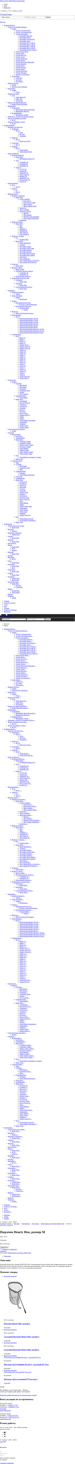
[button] (4, 13)
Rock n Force (24, 413)
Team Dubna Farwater (26, 519)
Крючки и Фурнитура (15, 127)
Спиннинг (19, 587)
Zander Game (24, 426)
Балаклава (19, 280)
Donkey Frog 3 (24, 345)
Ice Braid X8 (24, 164)
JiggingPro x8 (24, 166)
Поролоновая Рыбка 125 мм (29, 322)
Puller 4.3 (22, 359)
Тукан (18, 92)
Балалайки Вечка (25, 37)
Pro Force (23, 411)
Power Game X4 (25, 180)
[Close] (1, 1451)
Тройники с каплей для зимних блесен (21, 116)
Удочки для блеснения (23, 30)
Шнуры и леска (17, 267)
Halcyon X (23, 485)
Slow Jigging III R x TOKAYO (29, 260)
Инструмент (12, 543)
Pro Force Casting (25, 447)
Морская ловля (13, 194)
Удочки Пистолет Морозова (25, 62)
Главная (6, 601)
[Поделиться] (4, 1453)
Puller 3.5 (22, 357)
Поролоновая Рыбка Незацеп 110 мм (32, 329)
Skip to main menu (19, 1)
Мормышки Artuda (22, 115)
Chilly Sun (19, 99)
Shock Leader (20, 269)
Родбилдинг (12, 380)
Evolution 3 (23, 483)
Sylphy (22, 418)
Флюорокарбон (13, 183)
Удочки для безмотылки (24, 32)
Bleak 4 (22, 339)
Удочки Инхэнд (21, 67)
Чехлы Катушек (13, 582)
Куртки (10, 555)
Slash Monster (24, 448)
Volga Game (23, 512)
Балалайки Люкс (25, 41)
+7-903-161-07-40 (12, 1415)
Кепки (10, 545)
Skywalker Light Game (27, 248)
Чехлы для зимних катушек (17, 118)
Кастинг (18, 585)
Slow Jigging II (24, 234)
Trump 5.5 (23, 371)
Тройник (15, 146)
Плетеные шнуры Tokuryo (24, 271)
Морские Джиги (17, 222)
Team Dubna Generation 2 (28, 520)
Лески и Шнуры (13, 153)
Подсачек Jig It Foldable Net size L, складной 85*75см (26, 1365)
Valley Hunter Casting (26, 452)
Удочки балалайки (22, 34)
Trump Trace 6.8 (25, 376)
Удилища (11, 433)
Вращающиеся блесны (23, 303)
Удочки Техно (20, 60)
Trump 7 (22, 373)
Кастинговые (16, 434)
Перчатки (19, 283)
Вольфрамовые (17, 113)
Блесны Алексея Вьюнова (28, 304)
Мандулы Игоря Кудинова (24, 313)
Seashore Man (24, 239)
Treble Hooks (24, 150)
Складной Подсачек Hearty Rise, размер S (21, 1337)
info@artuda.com (5, 1410)
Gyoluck (22, 245)
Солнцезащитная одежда (24, 287)
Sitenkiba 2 (23, 229)
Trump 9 (22, 375)
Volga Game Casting (26, 454)
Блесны (14, 301)
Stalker (22, 417)
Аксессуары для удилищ (16, 526)
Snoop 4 (22, 364)
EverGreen (19, 436)
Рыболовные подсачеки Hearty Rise (52, 1224)
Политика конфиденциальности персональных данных (18, 1395)
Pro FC (18, 187)
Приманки (11, 290)
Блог (5, 6)
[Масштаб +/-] (1, 1453)
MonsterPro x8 (24, 178)
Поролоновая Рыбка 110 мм (29, 320)
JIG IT (14, 120)
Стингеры (15, 143)
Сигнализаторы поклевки (16, 429)
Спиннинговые (17, 461)
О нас (6, 4)
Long (21, 132)
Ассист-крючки (25, 199)
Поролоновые (16, 315)
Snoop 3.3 (23, 362)
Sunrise (22, 392)
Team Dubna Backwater (27, 475)
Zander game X (24, 427)
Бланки (14, 382)
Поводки (15, 138)
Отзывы (6, 608)
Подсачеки (11, 564)
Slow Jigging (27, 215)
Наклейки (11, 557)
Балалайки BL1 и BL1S (27, 43)
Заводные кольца (25, 211)
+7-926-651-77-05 (13, 1407)
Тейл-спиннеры (17, 296)
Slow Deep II (24, 232)
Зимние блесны (13, 83)
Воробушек (23, 299)
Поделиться (4, 1247)
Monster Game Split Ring (31, 217)
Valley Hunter (24, 510)
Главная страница (6, 1224)
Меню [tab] (6, 625)
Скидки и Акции (9, 603)
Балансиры (11, 88)
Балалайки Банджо (26, 36)
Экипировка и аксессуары (20, 278)
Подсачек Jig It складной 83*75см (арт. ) (21, 1379)
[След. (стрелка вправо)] (3, 1455)
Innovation (23, 487)
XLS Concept (24, 394)
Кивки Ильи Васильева (19, 104)
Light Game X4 (24, 174)
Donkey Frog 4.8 (25, 348)
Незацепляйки (24, 308)
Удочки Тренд (20, 66)
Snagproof (23, 136)
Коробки (11, 552)
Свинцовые (16, 108)
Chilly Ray (19, 78)
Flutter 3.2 (23, 350)
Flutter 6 (22, 355)
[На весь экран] (3, 1453)
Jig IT (13, 548)
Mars (21, 227)
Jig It (13, 95)
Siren (21, 501)
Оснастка (15, 264)
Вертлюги (23, 208)
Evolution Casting (25, 441)
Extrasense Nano (25, 390)
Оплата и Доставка (10, 610)
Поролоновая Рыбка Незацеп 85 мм (31, 332)
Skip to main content (6, 1)
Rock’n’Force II (24, 499)
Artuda (14, 29)
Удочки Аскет (20, 57)
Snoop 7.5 (23, 369)
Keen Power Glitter (29, 202)
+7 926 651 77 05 (11, 1405)
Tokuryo (18, 167)
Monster (26, 213)
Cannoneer (23, 404)
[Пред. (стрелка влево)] (1, 1455)
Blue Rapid (23, 385)
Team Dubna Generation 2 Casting (30, 457)
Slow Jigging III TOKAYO (28, 262)
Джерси (10, 536)
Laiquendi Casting (25, 443)
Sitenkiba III (23, 231)
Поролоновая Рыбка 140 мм (29, 324)
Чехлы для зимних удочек (16, 122)
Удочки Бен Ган (21, 55)
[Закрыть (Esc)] (6, 1453)
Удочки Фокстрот (21, 59)
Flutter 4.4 (23, 354)
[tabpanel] (37, 915)
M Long (22, 134)
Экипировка (8, 524)
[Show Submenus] (15, 629)
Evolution (23, 408)
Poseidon (22, 494)
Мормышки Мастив (22, 111)
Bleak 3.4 (22, 338)
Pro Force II (23, 496)
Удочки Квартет (21, 64)
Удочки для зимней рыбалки (17, 27)
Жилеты (10, 540)
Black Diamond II (25, 243)
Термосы (11, 596)
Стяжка (10, 573)
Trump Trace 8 (24, 378)
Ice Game (19, 80)
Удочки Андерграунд (23, 74)
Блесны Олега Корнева (19, 87)
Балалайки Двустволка (27, 39)
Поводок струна (25, 141)
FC (17, 190)
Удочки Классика (21, 71)
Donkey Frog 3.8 (25, 346)
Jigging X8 (23, 171)
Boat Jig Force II (25, 403)
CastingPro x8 (24, 162)
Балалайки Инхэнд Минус (28, 50)
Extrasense (23, 389)
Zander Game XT (25, 515)
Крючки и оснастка (18, 195)
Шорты (10, 594)
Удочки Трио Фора (22, 51)
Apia (17, 462)
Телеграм (3, 1409)
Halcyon (22, 410)
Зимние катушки (13, 94)
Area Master (23, 401)
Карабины (23, 220)
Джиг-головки (24, 210)
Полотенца (11, 569)
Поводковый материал (23, 276)
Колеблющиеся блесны (23, 306)
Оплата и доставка (10, 1206)
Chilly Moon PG (21, 97)
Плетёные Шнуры (18, 155)
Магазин (17, 1224)
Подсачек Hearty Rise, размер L (17, 1324)
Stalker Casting (24, 450)
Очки (9, 561)
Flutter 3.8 (23, 352)
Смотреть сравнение (7, 1463)
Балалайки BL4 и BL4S (27, 48)
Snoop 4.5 (23, 366)
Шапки (10, 589)
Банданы (11, 529)
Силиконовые (16, 334)
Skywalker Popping (26, 250)
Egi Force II (23, 406)
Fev (17, 238)
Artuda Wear (16, 534)
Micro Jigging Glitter (29, 206)
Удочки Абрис (20, 69)
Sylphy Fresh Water (26, 506)
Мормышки (12, 106)
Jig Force (22, 489)
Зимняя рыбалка (9, 25)
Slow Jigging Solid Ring (31, 218)
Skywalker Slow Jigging (27, 255)
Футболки (11, 577)
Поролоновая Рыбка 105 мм (29, 318)
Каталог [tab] (6, 624)
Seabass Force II (25, 415)
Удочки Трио (20, 53)
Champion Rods (21, 396)
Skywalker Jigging (25, 246)
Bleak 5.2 (22, 343)
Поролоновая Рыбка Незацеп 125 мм (32, 331)
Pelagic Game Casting (26, 445)
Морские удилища (18, 236)
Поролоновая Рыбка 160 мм (29, 325)
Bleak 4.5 (22, 341)
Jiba (21, 225)
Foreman (22, 473)
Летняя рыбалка (9, 125)
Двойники (15, 129)
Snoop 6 (22, 368)
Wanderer (22, 424)
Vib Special (19, 81)
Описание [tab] (7, 1256)
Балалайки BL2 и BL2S (27, 44)
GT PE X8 (23, 169)
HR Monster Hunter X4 (27, 159)
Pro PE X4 (23, 181)
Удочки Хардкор (21, 73)
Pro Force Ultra (24, 498)
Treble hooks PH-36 (26, 152)
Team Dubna (16, 76)
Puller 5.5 (22, 361)
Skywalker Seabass (25, 252)
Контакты (7, 7)
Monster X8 (23, 176)
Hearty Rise (19, 157)
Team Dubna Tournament (27, 420)
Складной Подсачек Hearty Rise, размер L (21, 1350)
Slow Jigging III (24, 259)
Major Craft (19, 459)
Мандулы (15, 311)
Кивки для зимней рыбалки (17, 102)
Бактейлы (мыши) (18, 292)
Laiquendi (23, 490)
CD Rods (18, 383)
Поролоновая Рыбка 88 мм (28, 327)
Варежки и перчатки (15, 533)
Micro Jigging (27, 204)
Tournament (23, 422)
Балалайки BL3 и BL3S (27, 46)
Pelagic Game (24, 492)
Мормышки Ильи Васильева (25, 109)
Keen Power (27, 201)
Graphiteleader (20, 438)
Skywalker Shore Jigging (27, 253)
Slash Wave (23, 257)
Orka (21, 469)
